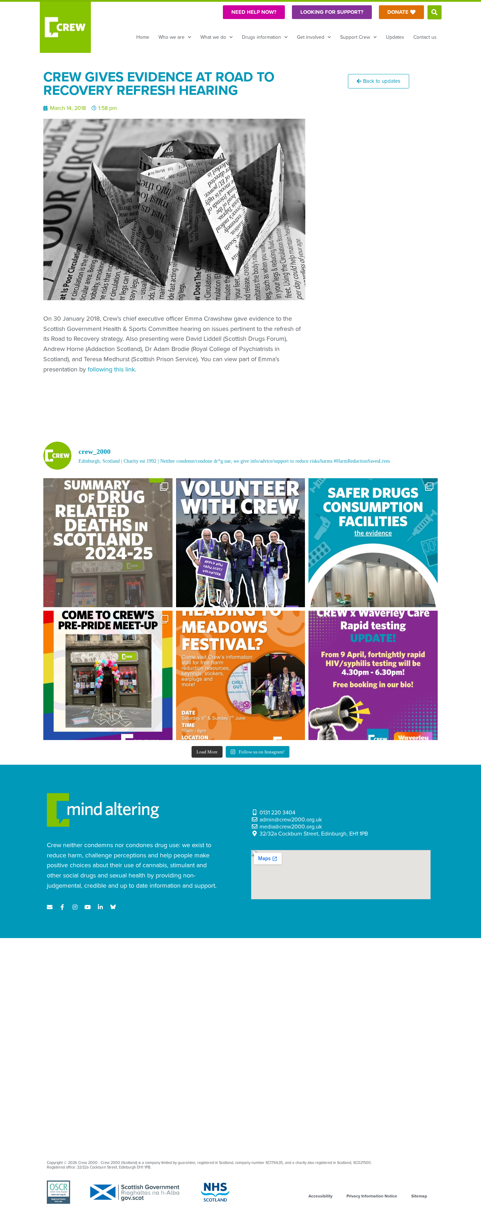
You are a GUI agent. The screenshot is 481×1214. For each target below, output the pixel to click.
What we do (213, 37)
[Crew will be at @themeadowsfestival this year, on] (240, 675)
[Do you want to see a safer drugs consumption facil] (373, 543)
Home (142, 37)
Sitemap (419, 1196)
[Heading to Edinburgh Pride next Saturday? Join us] (108, 675)
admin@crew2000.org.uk (291, 819)
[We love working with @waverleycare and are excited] (373, 675)
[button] (434, 12)
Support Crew (355, 37)
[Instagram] (75, 907)
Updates (395, 37)
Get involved (310, 37)
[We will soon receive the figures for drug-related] (108, 543)
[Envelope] (49, 907)
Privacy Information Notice (371, 1196)
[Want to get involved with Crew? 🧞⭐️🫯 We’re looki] (240, 543)
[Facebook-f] (62, 907)
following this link (111, 369)
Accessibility (320, 1196)
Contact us (425, 37)
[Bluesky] (113, 907)
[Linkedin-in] (100, 907)
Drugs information (261, 37)
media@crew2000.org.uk (291, 826)
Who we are (171, 37)
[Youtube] (87, 907)
